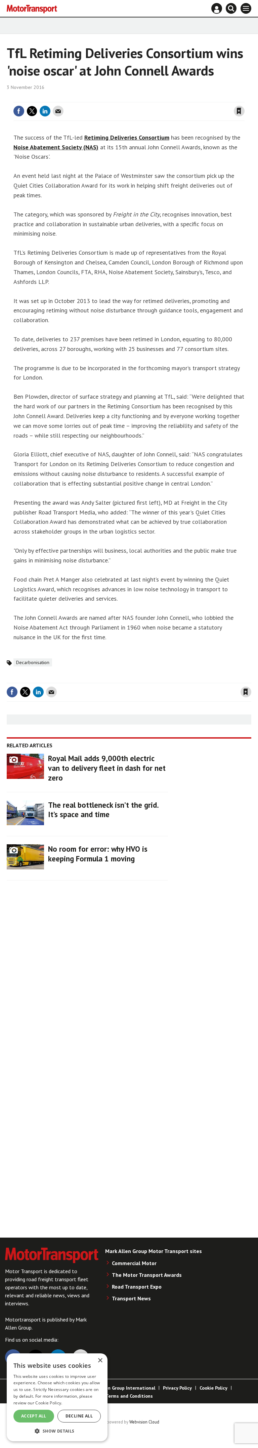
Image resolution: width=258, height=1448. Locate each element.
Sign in (159, 98)
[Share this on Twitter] (32, 111)
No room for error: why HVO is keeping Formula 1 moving (97, 853)
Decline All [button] (79, 1416)
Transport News (131, 1298)
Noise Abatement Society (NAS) (55, 147)
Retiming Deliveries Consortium (126, 137)
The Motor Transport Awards (147, 1274)
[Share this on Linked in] (45, 111)
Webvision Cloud (144, 1422)
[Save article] (239, 111)
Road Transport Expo (137, 1286)
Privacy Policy (177, 1388)
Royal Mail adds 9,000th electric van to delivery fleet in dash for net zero (107, 768)
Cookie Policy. (48, 1403)
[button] (57, 1431)
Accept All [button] (33, 1416)
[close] (244, 98)
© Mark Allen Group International (118, 1388)
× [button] (99, 1360)
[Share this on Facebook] (18, 111)
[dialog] (57, 1397)
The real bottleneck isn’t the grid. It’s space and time (103, 809)
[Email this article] (58, 111)
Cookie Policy (213, 1388)
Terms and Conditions (129, 1396)
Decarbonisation (32, 662)
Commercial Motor (134, 1263)
